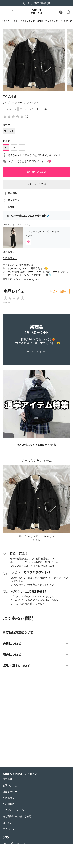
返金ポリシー (10, 251)
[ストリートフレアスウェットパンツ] (13, 237)
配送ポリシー (10, 257)
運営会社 (7, 779)
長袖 (45, 109)
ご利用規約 (9, 803)
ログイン (7, 822)
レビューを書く (58, 291)
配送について (12, 654)
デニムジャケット (29, 109)
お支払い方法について (18, 632)
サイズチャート (16, 200)
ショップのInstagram (27, 279)
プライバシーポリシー (14, 810)
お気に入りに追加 (36, 184)
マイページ (9, 828)
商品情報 (12, 193)
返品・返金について (16, 665)
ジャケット (10, 109)
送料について (12, 643)
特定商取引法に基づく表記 (17, 816)
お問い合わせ (10, 785)
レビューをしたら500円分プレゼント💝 (29, 161)
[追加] (28, 242)
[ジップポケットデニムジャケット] (36, 499)
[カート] (68, 12)
